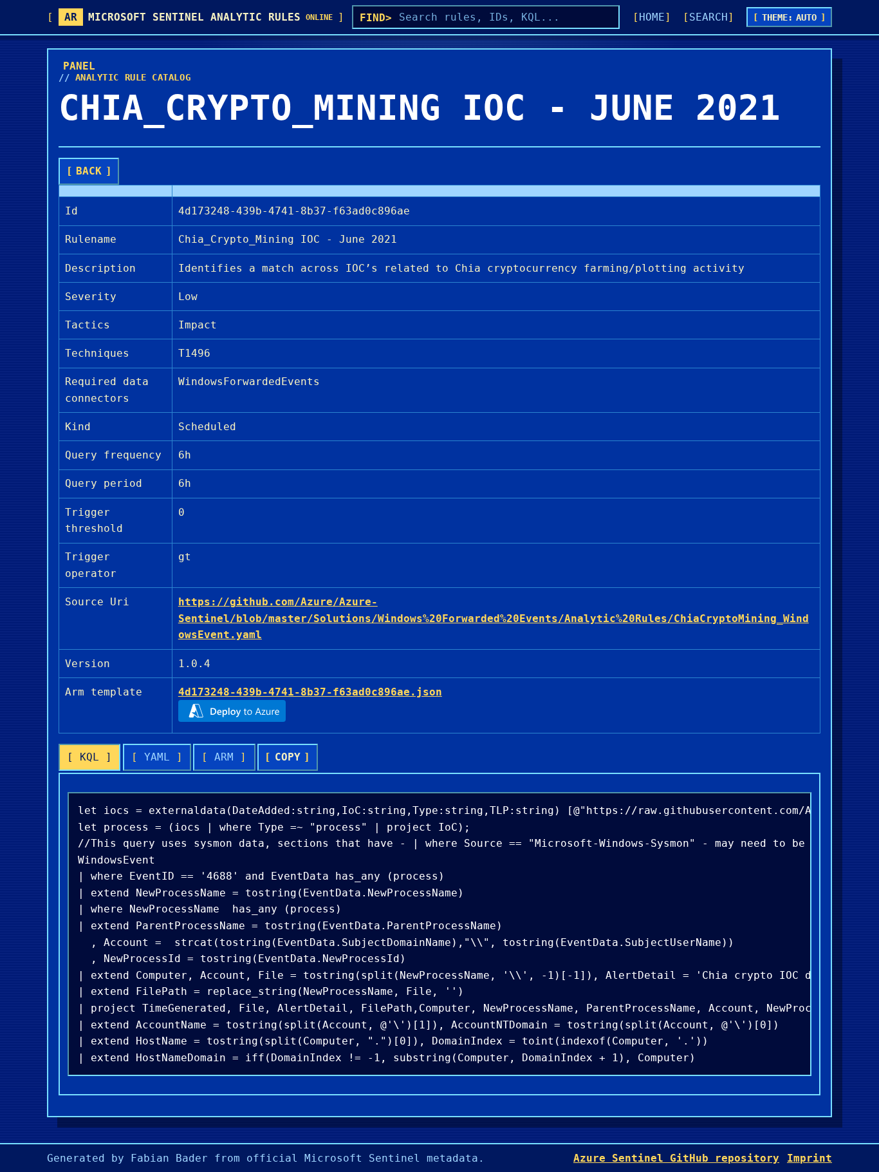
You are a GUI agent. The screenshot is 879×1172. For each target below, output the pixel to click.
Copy (288, 757)
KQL (89, 757)
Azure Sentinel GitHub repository (676, 1158)
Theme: (789, 17)
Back (89, 171)
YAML (157, 757)
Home (652, 17)
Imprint (809, 1158)
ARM (224, 757)
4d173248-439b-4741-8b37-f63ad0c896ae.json (310, 692)
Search (708, 17)
